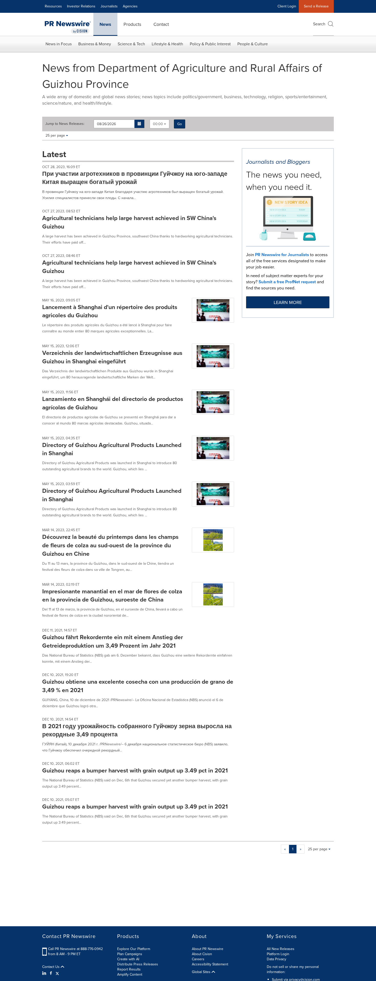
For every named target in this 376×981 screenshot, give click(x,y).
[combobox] (159, 123)
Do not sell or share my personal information (293, 969)
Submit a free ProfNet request (287, 282)
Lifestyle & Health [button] (167, 44)
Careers (198, 959)
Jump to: (64, 123)
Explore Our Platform (133, 949)
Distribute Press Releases (137, 964)
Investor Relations (81, 6)
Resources (53, 6)
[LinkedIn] (45, 973)
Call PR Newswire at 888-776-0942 (75, 949)
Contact (161, 24)
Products (132, 24)
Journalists (109, 6)
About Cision (202, 954)
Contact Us (51, 966)
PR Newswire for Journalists (282, 255)
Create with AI (128, 959)
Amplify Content (129, 974)
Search (319, 24)
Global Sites (202, 972)
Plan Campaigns (129, 954)
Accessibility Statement (210, 964)
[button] (140, 123)
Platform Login (278, 954)
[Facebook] (51, 973)
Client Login (287, 6)
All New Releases (280, 949)
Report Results (129, 969)
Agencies (130, 6)
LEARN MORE (288, 302)
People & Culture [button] (252, 44)
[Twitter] (57, 973)
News (105, 24)
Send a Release (316, 6)
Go (179, 124)
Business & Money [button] (94, 44)
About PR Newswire (207, 949)
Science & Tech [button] (131, 44)
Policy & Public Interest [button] (210, 44)
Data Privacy (276, 959)
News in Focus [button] (59, 44)
